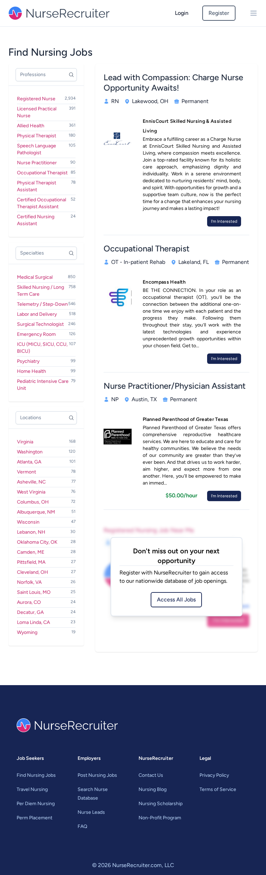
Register (219, 13)
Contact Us (151, 775)
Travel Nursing (32, 789)
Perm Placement (34, 818)
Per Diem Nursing (36, 804)
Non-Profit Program (160, 818)
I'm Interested (224, 221)
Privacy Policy (214, 775)
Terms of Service (218, 789)
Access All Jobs (176, 599)
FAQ (82, 826)
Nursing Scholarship (161, 804)
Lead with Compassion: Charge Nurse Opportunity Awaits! (173, 82)
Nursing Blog (153, 789)
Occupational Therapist (146, 248)
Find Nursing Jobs (36, 775)
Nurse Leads (91, 812)
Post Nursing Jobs (97, 775)
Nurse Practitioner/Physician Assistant (175, 386)
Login (181, 13)
